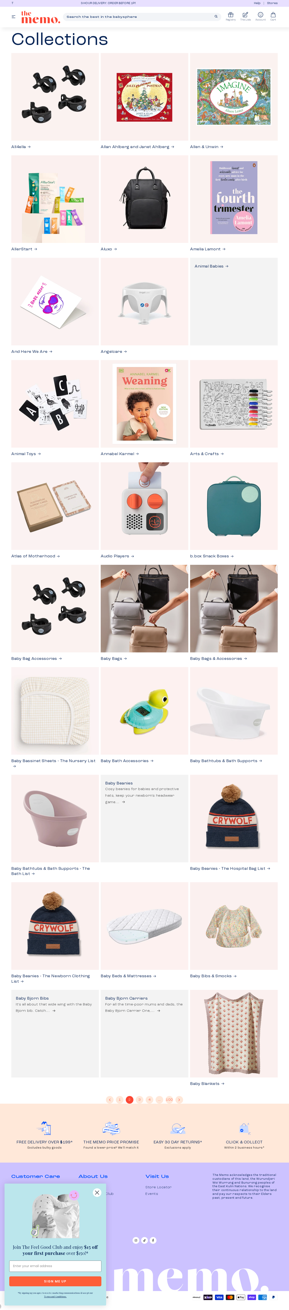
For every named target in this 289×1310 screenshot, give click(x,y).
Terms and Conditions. (55, 1296)
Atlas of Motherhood (33, 556)
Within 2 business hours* (244, 1147)
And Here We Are (29, 352)
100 (169, 1100)
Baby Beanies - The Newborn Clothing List (50, 978)
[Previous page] (110, 1100)
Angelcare (111, 352)
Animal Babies (209, 266)
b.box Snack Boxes (209, 556)
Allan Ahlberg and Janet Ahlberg (135, 147)
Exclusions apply (178, 1147)
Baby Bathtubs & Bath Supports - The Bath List (50, 871)
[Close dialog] (97, 1192)
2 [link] (129, 1100)
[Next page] (179, 1100)
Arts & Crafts (204, 454)
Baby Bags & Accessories (216, 659)
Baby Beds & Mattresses (126, 976)
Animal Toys (23, 454)
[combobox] (142, 17)
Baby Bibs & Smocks (211, 976)
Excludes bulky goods (45, 1147)
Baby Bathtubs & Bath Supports (223, 761)
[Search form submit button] (216, 16)
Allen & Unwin (204, 147)
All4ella (18, 147)
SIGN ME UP (55, 1281)
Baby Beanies (119, 783)
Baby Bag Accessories (34, 659)
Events (151, 1194)
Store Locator (158, 1187)
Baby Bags (111, 659)
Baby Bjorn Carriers (126, 998)
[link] (55, 1215)
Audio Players (115, 556)
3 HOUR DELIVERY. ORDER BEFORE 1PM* (44, 3)
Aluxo (106, 249)
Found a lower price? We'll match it (111, 1147)
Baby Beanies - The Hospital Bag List (228, 869)
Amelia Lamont (205, 249)
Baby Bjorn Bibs (32, 998)
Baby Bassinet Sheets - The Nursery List (53, 761)
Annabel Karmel (117, 454)
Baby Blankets (205, 1084)
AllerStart (22, 249)
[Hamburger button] (13, 17)
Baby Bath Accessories (125, 761)
